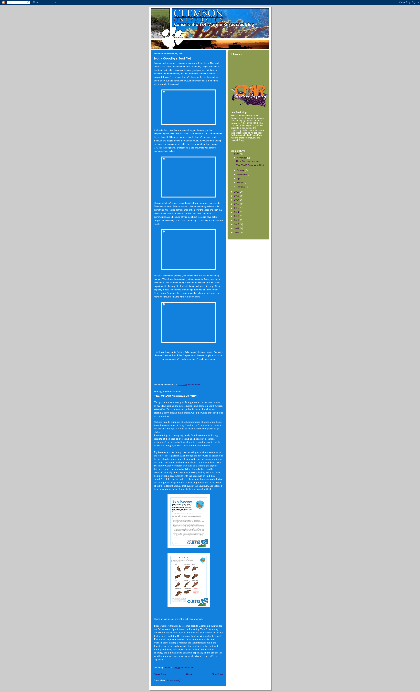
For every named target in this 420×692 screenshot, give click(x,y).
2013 (237, 216)
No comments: (195, 384)
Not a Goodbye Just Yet (172, 58)
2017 (237, 200)
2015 (237, 208)
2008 (237, 232)
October (241, 170)
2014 (237, 212)
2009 (237, 228)
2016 (237, 204)
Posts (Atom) (173, 680)
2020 (237, 154)
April (239, 178)
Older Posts (217, 674)
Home (189, 674)
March (240, 182)
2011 (237, 220)
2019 (237, 192)
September (242, 174)
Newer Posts (160, 674)
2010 (237, 224)
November (242, 158)
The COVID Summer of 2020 (176, 396)
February (241, 187)
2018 (237, 196)
